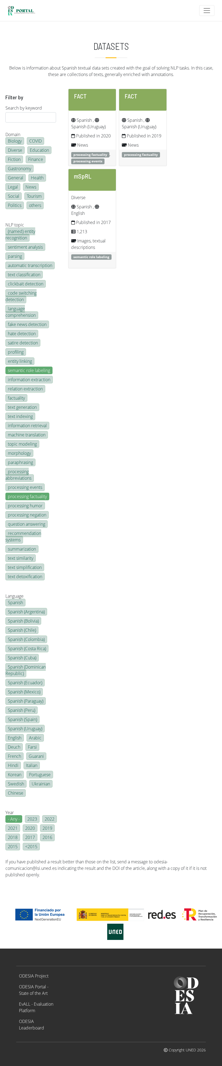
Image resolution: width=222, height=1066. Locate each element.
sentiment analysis (25, 247)
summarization (22, 549)
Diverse (15, 150)
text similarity (20, 558)
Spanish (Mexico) (24, 692)
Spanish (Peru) (21, 710)
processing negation (27, 515)
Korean (14, 775)
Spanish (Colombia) (26, 639)
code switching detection (21, 296)
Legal (13, 187)
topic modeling (22, 444)
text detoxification (25, 577)
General (15, 178)
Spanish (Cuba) (22, 658)
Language (14, 596)
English (14, 738)
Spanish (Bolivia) (23, 621)
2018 (13, 837)
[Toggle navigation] (206, 10)
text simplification (25, 567)
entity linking (20, 361)
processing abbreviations (18, 475)
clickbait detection (25, 284)
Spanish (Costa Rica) (27, 649)
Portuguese (40, 775)
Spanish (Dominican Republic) (25, 670)
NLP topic (14, 225)
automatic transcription (30, 265)
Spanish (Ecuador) (25, 683)
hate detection (22, 334)
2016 (47, 837)
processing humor (25, 506)
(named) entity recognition (20, 234)
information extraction (29, 380)
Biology (15, 141)
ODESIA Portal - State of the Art (33, 990)
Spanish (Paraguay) (25, 701)
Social (13, 196)
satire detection (23, 343)
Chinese (15, 793)
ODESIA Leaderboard (31, 1024)
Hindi (13, 765)
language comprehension (20, 312)
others (35, 205)
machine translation (26, 435)
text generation (22, 407)
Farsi (32, 747)
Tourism (34, 196)
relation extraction (25, 389)
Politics (14, 205)
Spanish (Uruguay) (25, 729)
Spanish (15, 603)
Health (37, 178)
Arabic (35, 738)
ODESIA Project (33, 976)
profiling (16, 352)
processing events (25, 487)
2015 (13, 847)
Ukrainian (41, 784)
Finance (35, 159)
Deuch (14, 747)
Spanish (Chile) (22, 630)
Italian (31, 765)
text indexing (20, 416)
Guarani (36, 756)
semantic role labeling (29, 370)
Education (39, 150)
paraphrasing (20, 462)
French (14, 756)
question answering (26, 524)
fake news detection (27, 324)
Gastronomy (19, 169)
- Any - (14, 819)
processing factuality (27, 496)
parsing (15, 256)
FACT (80, 96)
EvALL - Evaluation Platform (36, 1007)
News (30, 187)
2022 (49, 819)
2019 (47, 828)
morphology (19, 453)
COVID (35, 141)
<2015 (31, 847)
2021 (13, 828)
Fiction (14, 159)
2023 (32, 819)
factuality (16, 398)
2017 (30, 837)
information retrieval (27, 426)
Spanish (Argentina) (26, 612)
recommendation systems (23, 536)
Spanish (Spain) (22, 719)
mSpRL (83, 176)
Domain (12, 134)
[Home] (24, 10)
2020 (30, 828)
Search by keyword (23, 108)
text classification (24, 275)
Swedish (16, 784)
